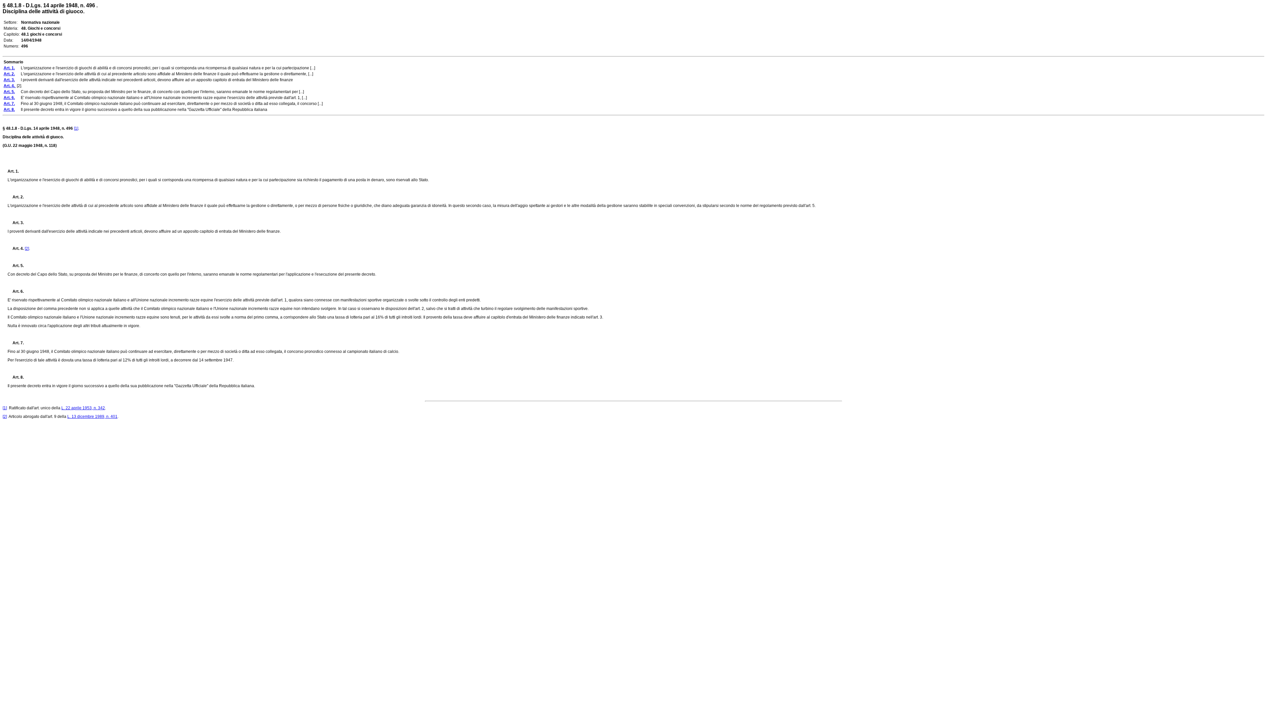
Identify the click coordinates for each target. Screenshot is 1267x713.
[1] (76, 128)
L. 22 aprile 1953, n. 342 (83, 408)
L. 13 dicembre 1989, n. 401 (92, 416)
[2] (27, 248)
